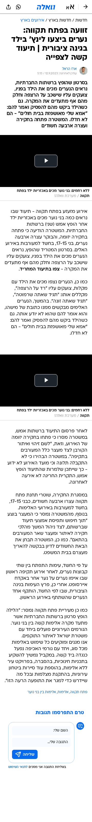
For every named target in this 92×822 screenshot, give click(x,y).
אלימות (62, 692)
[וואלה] (46, 6)
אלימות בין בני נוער (41, 692)
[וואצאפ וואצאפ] (18, 6)
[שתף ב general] (8, 7)
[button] (70, 7)
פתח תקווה (78, 692)
